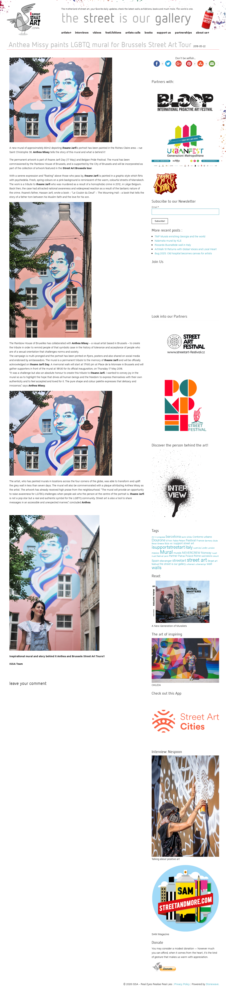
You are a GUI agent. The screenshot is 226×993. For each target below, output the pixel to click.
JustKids (197, 547)
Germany (208, 540)
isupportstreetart (168, 547)
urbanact (190, 564)
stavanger (166, 561)
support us (164, 32)
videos (97, 32)
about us (201, 32)
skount (216, 556)
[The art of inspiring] (185, 660)
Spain (155, 560)
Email (155, 207)
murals (177, 552)
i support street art (183, 543)
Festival (191, 540)
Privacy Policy (182, 984)
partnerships (183, 32)
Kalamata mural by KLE (168, 240)
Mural (166, 551)
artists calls (132, 32)
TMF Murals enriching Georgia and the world (180, 236)
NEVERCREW (191, 552)
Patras (181, 555)
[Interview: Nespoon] (185, 806)
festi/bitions (113, 32)
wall (209, 564)
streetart (179, 560)
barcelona (173, 536)
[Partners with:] (185, 101)
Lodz (204, 547)
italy (189, 547)
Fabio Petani (179, 540)
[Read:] (181, 601)
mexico (155, 552)
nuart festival (157, 555)
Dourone (158, 539)
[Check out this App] (185, 721)
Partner (173, 555)
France (200, 540)
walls (156, 567)
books (149, 32)
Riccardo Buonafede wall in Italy (173, 245)
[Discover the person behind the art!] (176, 486)
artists (65, 32)
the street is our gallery (173, 564)
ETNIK (169, 540)
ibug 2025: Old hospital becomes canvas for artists (183, 253)
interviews (81, 32)
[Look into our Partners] (185, 344)
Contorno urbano (202, 536)
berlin (184, 536)
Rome (197, 555)
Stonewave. (212, 984)
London (211, 547)
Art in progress (158, 536)
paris (166, 556)
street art (197, 559)
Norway (206, 552)
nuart (214, 552)
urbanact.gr (200, 564)
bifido (189, 536)
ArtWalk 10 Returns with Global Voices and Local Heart (186, 249)
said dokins (206, 555)
